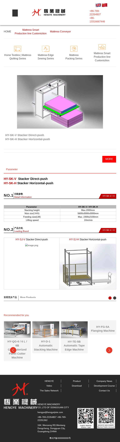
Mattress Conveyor (60, 31)
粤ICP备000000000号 (60, 438)
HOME (7, 31)
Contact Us (104, 390)
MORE (109, 159)
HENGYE (49, 381)
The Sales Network (49, 390)
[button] (5, 97)
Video (49, 385)
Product (77, 381)
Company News (104, 381)
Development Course (104, 385)
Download (77, 385)
